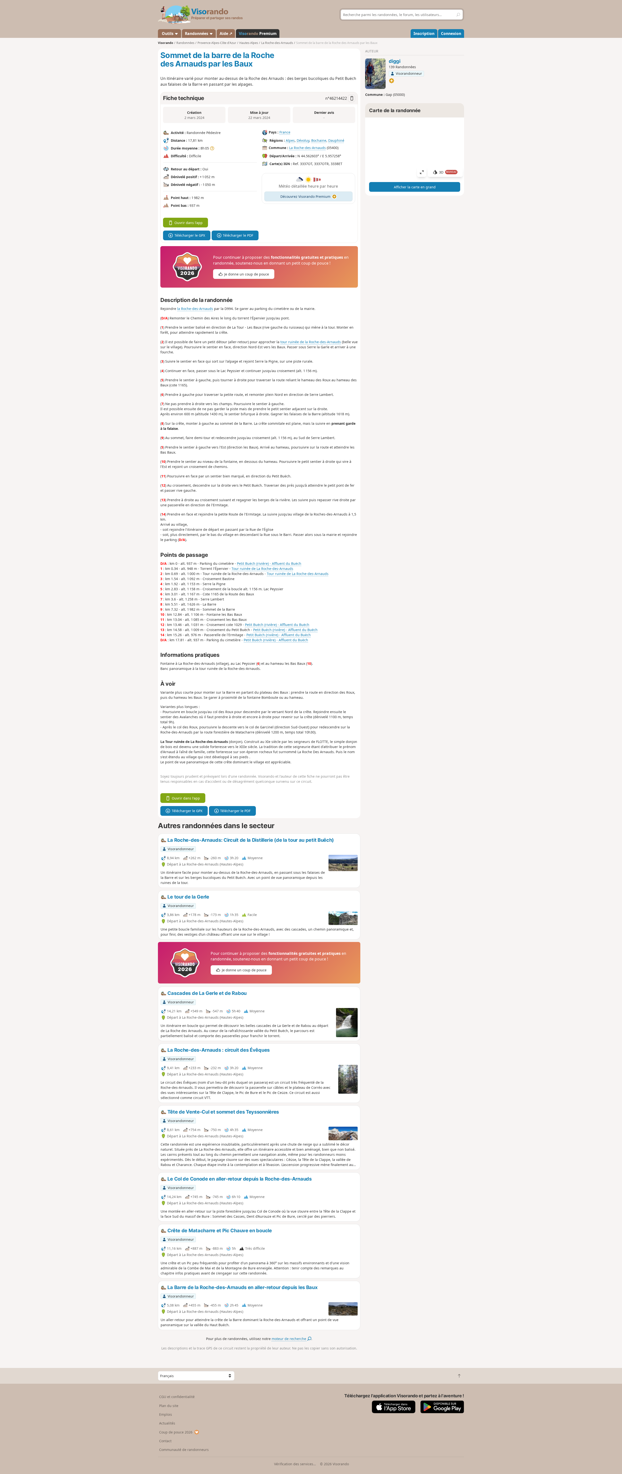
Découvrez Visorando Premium (305, 196)
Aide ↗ (226, 33)
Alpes (290, 140)
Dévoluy (303, 140)
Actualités (167, 1423)
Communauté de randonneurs (184, 1449)
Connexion (451, 33)
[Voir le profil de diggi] (375, 73)
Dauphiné (336, 140)
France (284, 132)
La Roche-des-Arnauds (307, 147)
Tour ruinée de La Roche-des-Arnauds (262, 568)
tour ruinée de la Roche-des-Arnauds (310, 342)
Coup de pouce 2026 (175, 1432)
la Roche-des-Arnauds (195, 308)
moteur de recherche (289, 1338)
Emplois (165, 1414)
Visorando (165, 43)
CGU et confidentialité (177, 1396)
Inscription (424, 33)
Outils (167, 33)
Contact (165, 1441)
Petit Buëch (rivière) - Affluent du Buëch (269, 563)
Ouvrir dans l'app (188, 222)
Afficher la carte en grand (415, 187)
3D (448, 172)
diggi (394, 61)
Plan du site (168, 1405)
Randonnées (197, 33)
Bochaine (318, 140)
